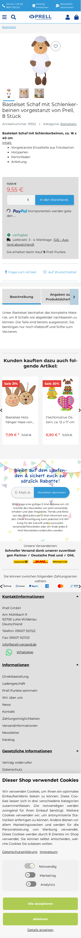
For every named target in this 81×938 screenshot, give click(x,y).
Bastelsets (68, 124)
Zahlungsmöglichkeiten (21, 719)
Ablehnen (40, 919)
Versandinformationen (19, 726)
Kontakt (8, 712)
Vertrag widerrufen (17, 762)
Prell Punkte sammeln (19, 691)
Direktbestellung (15, 676)
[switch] (29, 866)
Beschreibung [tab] (21, 297)
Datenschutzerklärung (19, 852)
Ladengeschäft (13, 684)
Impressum (49, 852)
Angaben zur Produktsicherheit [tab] (61, 296)
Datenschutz (12, 769)
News (6, 705)
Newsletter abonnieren (52, 492)
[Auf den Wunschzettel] (56, 46)
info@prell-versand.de (19, 644)
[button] (68, 17)
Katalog (8, 740)
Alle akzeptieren (40, 903)
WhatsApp (25, 652)
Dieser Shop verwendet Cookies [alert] (40, 780)
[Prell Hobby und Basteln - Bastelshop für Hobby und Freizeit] (40, 17)
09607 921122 (25, 631)
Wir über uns (12, 698)
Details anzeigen (40, 930)
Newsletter (10, 733)
